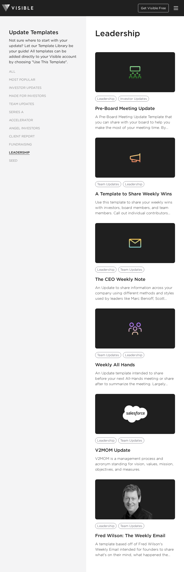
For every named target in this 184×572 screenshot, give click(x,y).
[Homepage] (17, 8)
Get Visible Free (153, 8)
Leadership (19, 152)
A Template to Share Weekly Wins (133, 194)
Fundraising (20, 144)
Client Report (22, 136)
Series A (16, 112)
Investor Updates (25, 87)
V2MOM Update (112, 450)
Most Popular (22, 79)
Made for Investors (27, 96)
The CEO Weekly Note (120, 279)
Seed (13, 160)
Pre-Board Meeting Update (125, 108)
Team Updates (21, 104)
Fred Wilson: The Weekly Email (130, 535)
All (12, 71)
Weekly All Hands (115, 364)
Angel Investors (24, 128)
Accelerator (21, 120)
